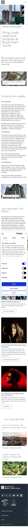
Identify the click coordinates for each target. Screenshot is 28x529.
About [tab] (22, 237)
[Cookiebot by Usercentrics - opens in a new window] (16, 234)
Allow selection (14, 288)
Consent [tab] (5, 237)
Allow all (14, 284)
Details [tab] (14, 237)
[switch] (24, 268)
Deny (14, 292)
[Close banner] (25, 233)
